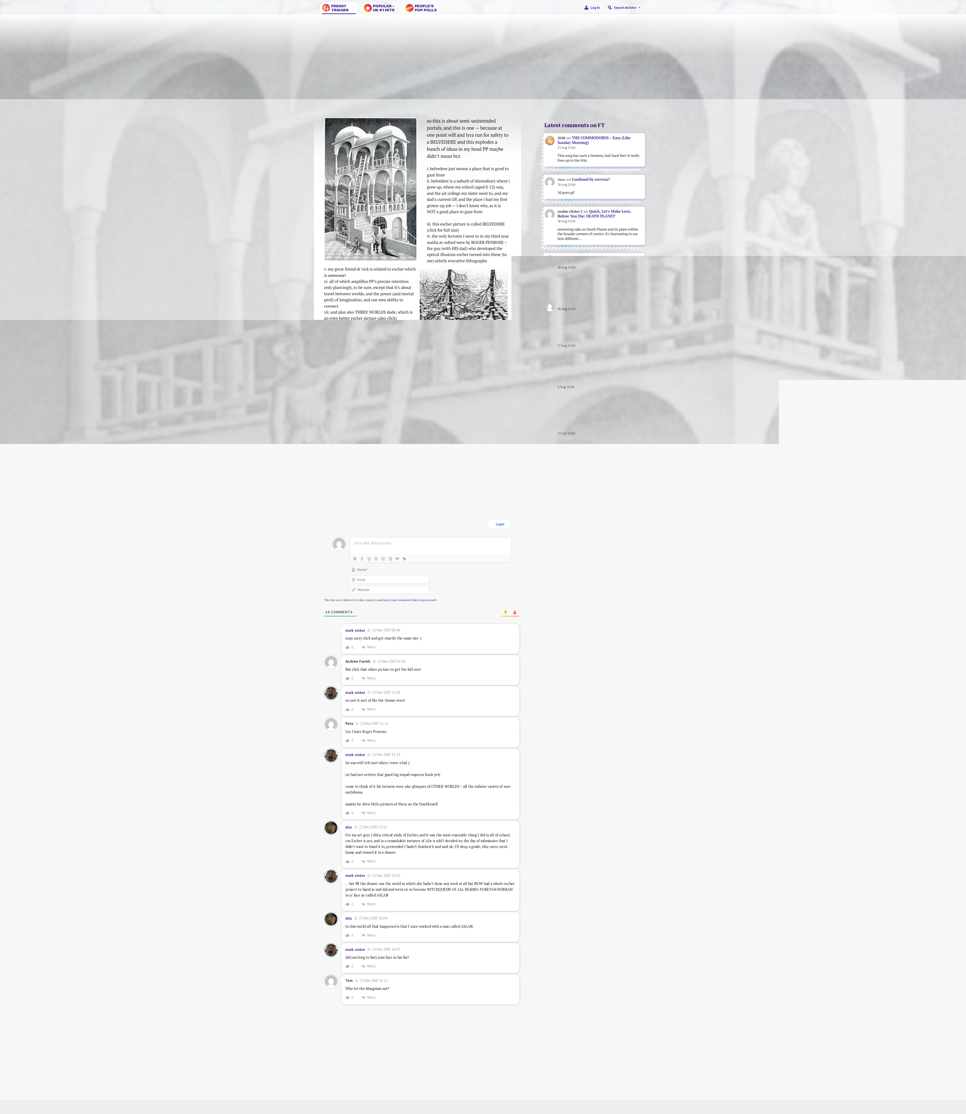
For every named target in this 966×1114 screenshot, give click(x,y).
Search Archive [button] (625, 7)
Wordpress (635, 1072)
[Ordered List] (383, 559)
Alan (635, 1078)
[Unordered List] (390, 559)
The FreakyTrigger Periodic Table (594, 426)
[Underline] (369, 559)
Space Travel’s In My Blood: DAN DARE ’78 (598, 260)
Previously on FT (429, 1072)
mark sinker (367, 90)
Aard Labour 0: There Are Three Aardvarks (593, 380)
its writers (505, 1093)
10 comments (398, 90)
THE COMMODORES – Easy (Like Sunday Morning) (594, 140)
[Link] (404, 559)
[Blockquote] (397, 559)
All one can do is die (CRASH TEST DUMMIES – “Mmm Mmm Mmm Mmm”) (599, 338)
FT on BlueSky (529, 1072)
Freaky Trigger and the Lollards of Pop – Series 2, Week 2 (360, 467)
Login (499, 524)
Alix (348, 827)
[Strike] (376, 559)
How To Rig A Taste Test (470, 460)
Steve (337, 1078)
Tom (336, 1072)
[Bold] (354, 559)
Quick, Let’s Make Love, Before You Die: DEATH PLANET (594, 214)
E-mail (529, 1078)
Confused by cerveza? (591, 179)
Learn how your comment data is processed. (406, 600)
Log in (595, 7)
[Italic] (362, 559)
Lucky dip (428, 1078)
